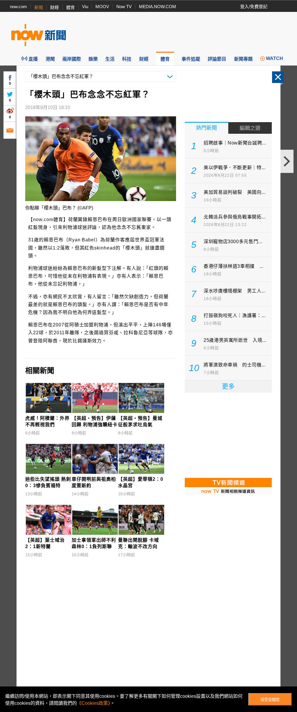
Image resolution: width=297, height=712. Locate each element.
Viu (85, 6)
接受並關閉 (269, 699)
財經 (54, 7)
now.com (18, 6)
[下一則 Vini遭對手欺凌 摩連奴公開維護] (287, 161)
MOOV (102, 6)
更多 (228, 386)
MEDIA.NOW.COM (157, 6)
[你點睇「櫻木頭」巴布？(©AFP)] (100, 158)
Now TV (124, 6)
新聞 (38, 7)
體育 (70, 7)
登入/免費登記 (253, 6)
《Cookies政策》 (93, 703)
